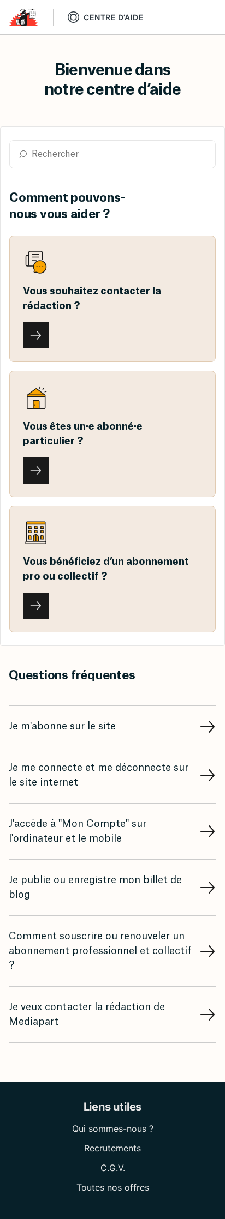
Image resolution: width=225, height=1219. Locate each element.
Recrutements (112, 1148)
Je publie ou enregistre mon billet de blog (95, 887)
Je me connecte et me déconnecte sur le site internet (98, 775)
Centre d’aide (114, 17)
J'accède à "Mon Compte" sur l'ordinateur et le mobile (77, 831)
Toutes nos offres (112, 1187)
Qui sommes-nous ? (112, 1128)
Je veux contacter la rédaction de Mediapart (87, 1014)
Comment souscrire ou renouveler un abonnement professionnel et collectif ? (100, 950)
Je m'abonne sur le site (62, 726)
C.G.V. (112, 1167)
